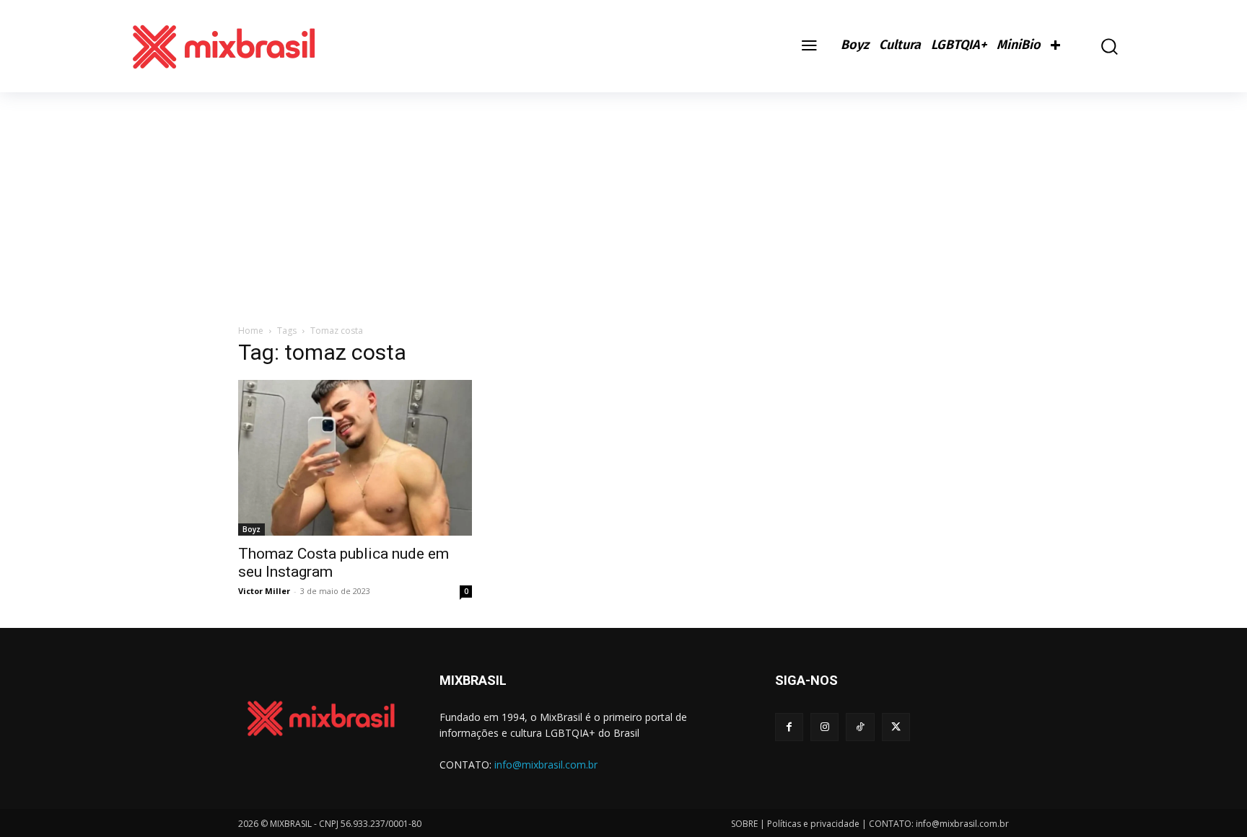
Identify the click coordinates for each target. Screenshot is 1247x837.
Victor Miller (264, 590)
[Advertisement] (623, 200)
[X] (896, 727)
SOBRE (744, 824)
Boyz (251, 529)
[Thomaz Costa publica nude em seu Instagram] (355, 458)
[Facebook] (789, 727)
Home (250, 330)
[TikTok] (860, 727)
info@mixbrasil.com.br (546, 764)
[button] (1099, 46)
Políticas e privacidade (813, 824)
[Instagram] (824, 727)
